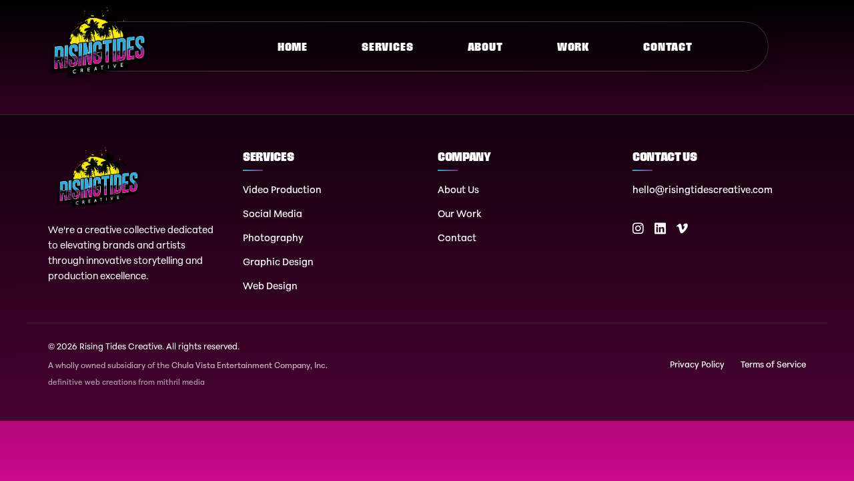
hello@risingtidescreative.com (702, 189)
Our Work (460, 213)
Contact (668, 46)
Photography (273, 237)
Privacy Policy (697, 364)
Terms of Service (773, 364)
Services (387, 46)
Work (573, 46)
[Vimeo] (682, 228)
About (485, 46)
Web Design (270, 285)
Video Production (282, 189)
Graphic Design (278, 261)
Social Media (272, 213)
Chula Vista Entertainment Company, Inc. (249, 365)
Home (293, 46)
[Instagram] (638, 228)
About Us (458, 189)
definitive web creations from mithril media (126, 382)
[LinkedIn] (660, 228)
